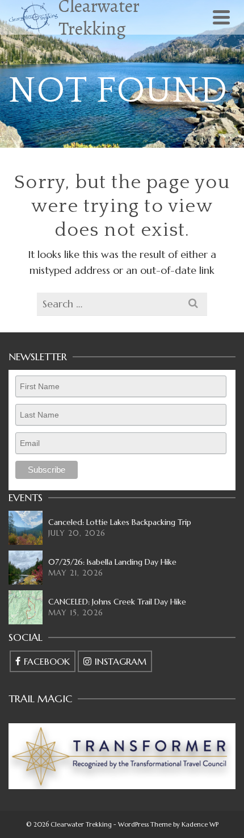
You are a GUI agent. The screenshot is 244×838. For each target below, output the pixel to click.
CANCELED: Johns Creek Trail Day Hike (117, 602)
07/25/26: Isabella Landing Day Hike (112, 562)
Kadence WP (200, 824)
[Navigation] (221, 17)
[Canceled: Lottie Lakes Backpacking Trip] (26, 528)
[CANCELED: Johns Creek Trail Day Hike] (26, 607)
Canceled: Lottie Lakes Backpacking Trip (119, 522)
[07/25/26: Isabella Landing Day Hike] (26, 568)
